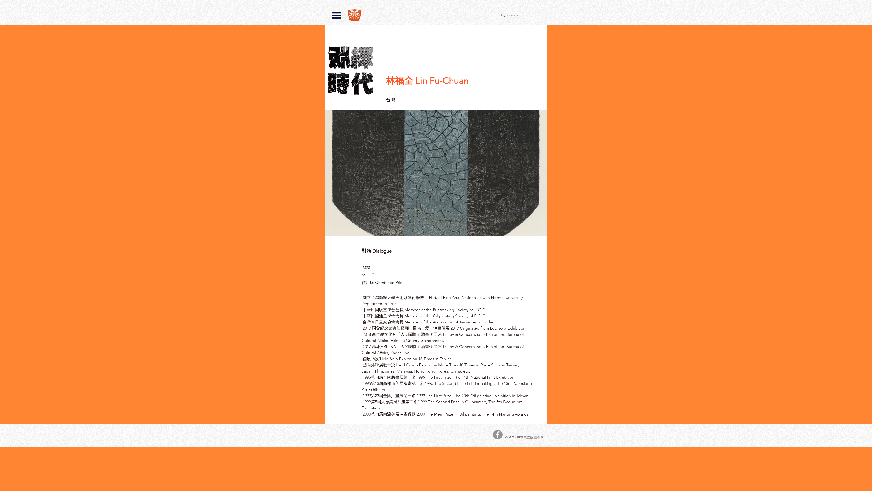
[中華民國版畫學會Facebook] (498, 434)
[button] (336, 15)
